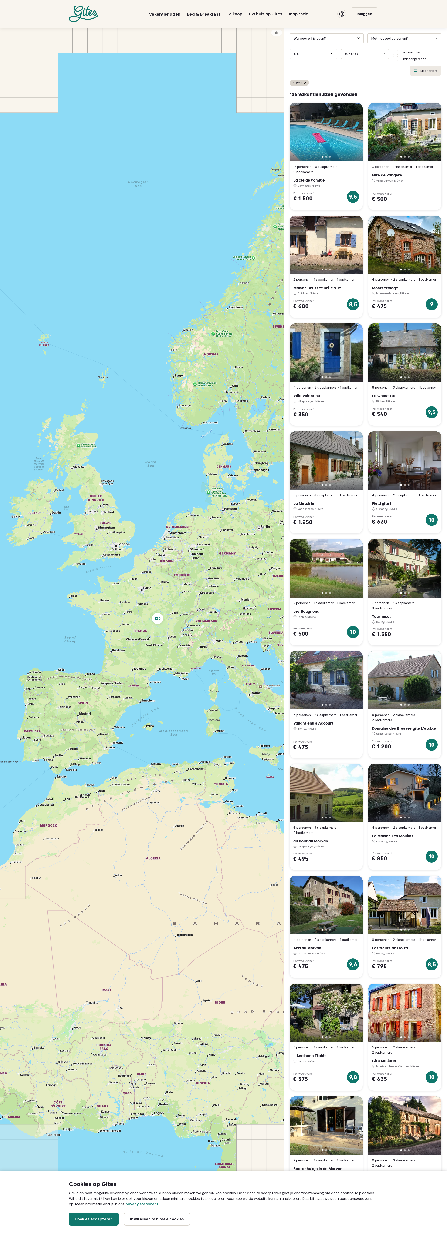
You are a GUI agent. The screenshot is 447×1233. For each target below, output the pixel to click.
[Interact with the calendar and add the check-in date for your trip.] (292, 38)
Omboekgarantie (414, 59)
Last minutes (410, 52)
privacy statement (141, 1204)
